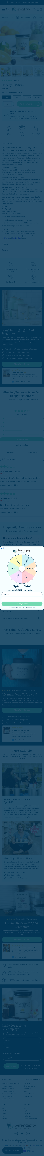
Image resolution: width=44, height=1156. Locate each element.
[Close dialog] (2, 548)
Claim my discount (22, 604)
